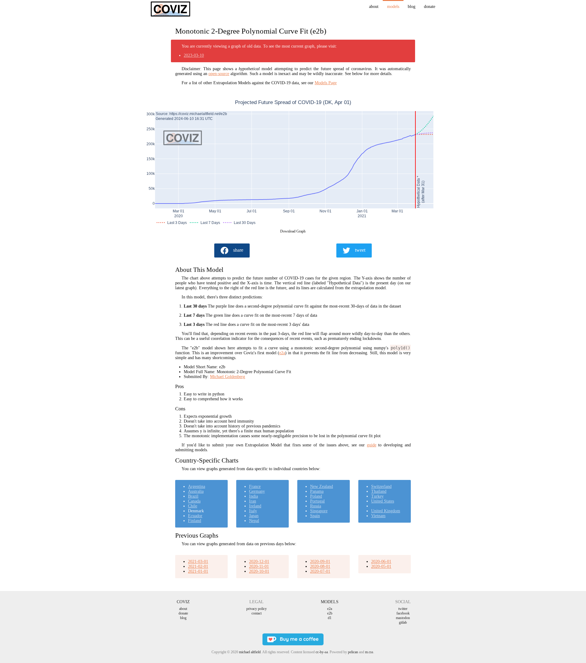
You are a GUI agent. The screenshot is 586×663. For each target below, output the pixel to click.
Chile (192, 506)
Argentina (196, 486)
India (253, 496)
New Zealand (321, 486)
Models (393, 6)
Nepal (254, 520)
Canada (194, 501)
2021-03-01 (198, 561)
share (238, 250)
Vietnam (378, 515)
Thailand (378, 491)
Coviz (183, 602)
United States (382, 501)
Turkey (377, 496)
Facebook (403, 613)
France (255, 486)
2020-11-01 (259, 566)
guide (371, 445)
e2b (329, 613)
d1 (329, 618)
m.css (369, 652)
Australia (196, 491)
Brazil (193, 496)
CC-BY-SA (322, 652)
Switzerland (381, 486)
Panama (317, 491)
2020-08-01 (320, 566)
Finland (194, 520)
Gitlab (403, 622)
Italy (253, 511)
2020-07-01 (320, 571)
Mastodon (403, 618)
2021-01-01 (198, 571)
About (373, 6)
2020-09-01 (320, 561)
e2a (282, 353)
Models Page (326, 83)
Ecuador (195, 515)
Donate (429, 6)
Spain (315, 515)
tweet (360, 250)
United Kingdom (385, 511)
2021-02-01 (198, 566)
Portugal (317, 501)
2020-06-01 (381, 561)
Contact (256, 613)
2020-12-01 (259, 561)
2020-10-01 (259, 571)
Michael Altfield (250, 652)
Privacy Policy (256, 609)
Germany (257, 491)
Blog (411, 6)
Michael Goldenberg (227, 376)
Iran (252, 501)
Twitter (402, 609)
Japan (254, 515)
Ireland (255, 506)
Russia (315, 506)
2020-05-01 (381, 566)
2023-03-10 (194, 55)
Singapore (318, 511)
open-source (218, 73)
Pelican (353, 652)
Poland (316, 496)
